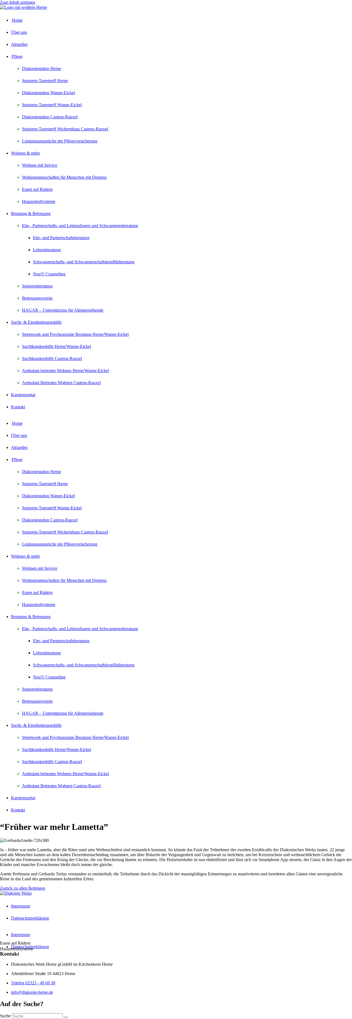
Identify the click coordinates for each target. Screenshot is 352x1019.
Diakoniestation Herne (41, 68)
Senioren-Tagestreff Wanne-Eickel (52, 104)
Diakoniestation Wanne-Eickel (48, 92)
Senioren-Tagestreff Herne (45, 80)
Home (17, 20)
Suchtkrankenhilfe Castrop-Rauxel (52, 358)
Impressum (20, 906)
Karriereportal (23, 394)
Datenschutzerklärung (30, 918)
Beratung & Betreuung (31, 213)
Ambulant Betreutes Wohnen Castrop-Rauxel (61, 382)
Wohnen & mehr (25, 153)
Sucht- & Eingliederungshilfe (36, 322)
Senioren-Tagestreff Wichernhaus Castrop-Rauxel (65, 129)
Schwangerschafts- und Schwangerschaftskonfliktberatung (83, 261)
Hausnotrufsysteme (38, 201)
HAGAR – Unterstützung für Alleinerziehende (62, 310)
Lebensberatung (47, 249)
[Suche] (66, 1017)
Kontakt (18, 406)
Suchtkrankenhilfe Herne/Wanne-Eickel (56, 346)
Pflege (17, 56)
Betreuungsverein (37, 298)
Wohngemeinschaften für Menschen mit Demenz (64, 177)
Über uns (19, 32)
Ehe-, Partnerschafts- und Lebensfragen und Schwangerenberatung (80, 225)
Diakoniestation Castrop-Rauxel (50, 117)
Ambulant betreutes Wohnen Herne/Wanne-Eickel (65, 370)
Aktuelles (19, 44)
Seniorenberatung (37, 286)
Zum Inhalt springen (17, 2)
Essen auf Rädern (37, 189)
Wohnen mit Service (39, 165)
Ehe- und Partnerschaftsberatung (61, 237)
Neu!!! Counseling (49, 274)
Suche (5, 1016)
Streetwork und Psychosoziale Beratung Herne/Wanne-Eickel (75, 334)
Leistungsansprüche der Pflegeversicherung (59, 141)
